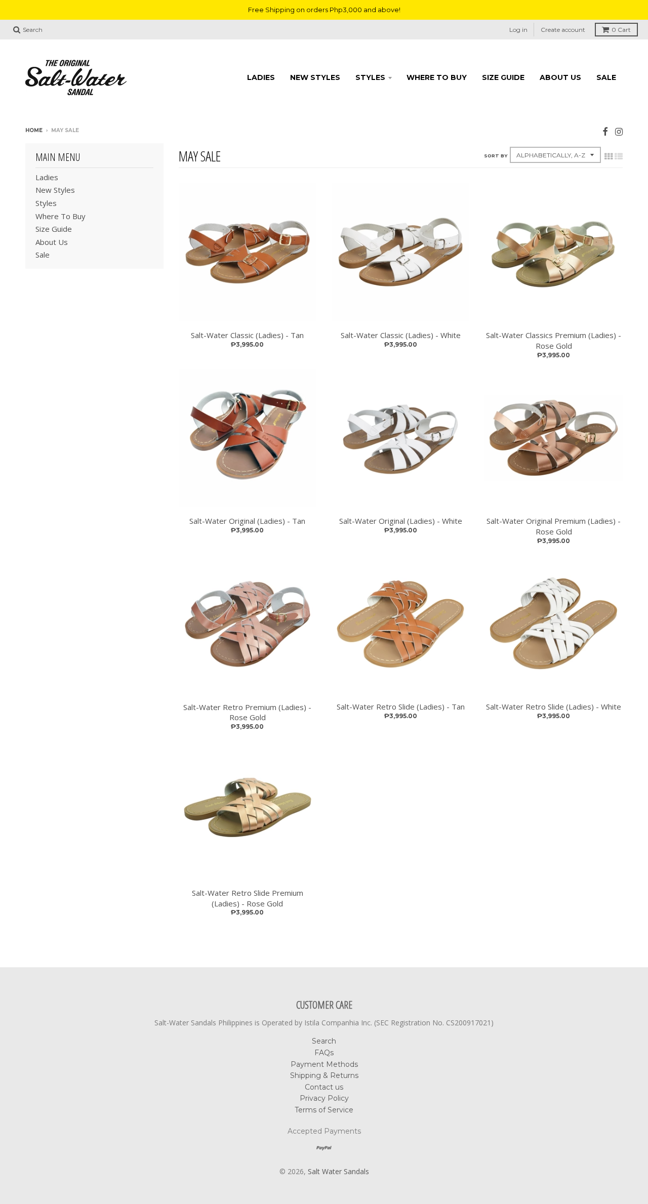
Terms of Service (324, 1109)
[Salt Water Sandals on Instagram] (619, 131)
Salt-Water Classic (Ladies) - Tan (247, 335)
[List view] (619, 156)
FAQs (324, 1052)
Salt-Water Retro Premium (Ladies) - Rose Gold (247, 712)
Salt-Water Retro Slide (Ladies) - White (553, 706)
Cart (621, 29)
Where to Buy (437, 77)
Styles (370, 77)
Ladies (261, 77)
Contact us (324, 1087)
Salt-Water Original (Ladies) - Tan (247, 521)
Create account (563, 29)
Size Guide (503, 77)
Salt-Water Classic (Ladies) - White (401, 335)
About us (560, 77)
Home (34, 130)
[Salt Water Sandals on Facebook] (605, 131)
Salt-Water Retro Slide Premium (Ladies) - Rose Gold (247, 898)
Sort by (495, 155)
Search (324, 1041)
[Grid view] (608, 156)
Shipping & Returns (324, 1075)
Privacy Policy (324, 1098)
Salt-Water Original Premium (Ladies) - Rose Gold (554, 526)
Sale (606, 77)
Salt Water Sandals (338, 1171)
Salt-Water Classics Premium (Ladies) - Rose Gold (553, 340)
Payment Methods (324, 1064)
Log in (518, 29)
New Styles (315, 77)
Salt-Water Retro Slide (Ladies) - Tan (401, 706)
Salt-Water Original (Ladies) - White (400, 521)
